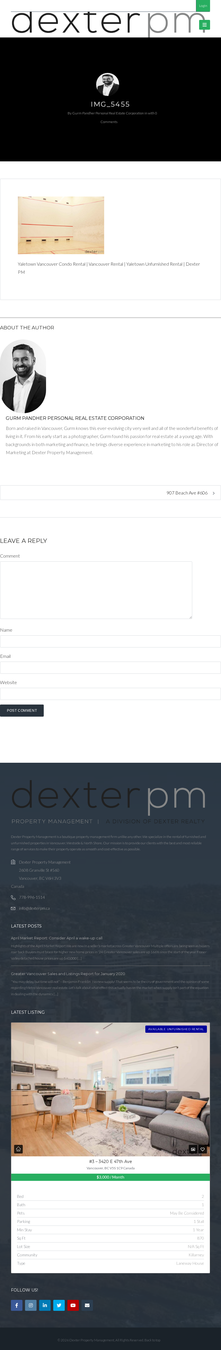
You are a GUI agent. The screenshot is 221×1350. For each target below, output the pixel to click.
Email (5, 656)
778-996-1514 (32, 897)
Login (203, 5)
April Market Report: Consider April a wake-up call (56, 938)
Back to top (152, 1340)
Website (8, 682)
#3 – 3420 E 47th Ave (110, 1161)
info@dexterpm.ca (34, 908)
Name (6, 629)
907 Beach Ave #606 (187, 492)
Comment (10, 555)
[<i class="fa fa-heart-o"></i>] (203, 1149)
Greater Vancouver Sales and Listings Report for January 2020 (68, 974)
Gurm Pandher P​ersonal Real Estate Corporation (108, 113)
